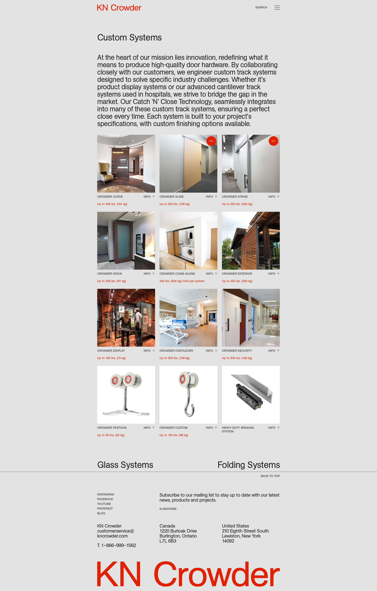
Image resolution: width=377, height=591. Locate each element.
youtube (104, 504)
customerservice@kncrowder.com (115, 533)
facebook (105, 499)
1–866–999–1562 (118, 545)
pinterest (105, 508)
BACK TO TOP (270, 476)
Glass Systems (125, 465)
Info (147, 196)
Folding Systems (249, 465)
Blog (101, 513)
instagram (105, 494)
